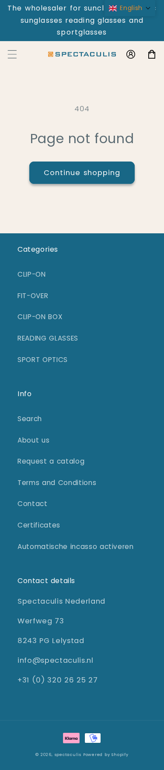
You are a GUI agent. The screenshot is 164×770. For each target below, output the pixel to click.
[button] (11, 54)
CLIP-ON (31, 274)
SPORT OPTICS (42, 359)
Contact (32, 503)
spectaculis (68, 754)
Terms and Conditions (56, 482)
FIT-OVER (32, 295)
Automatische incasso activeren (75, 546)
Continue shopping (82, 173)
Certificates (38, 525)
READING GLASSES (47, 338)
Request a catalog (50, 461)
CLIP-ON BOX (40, 316)
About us (33, 440)
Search (29, 418)
